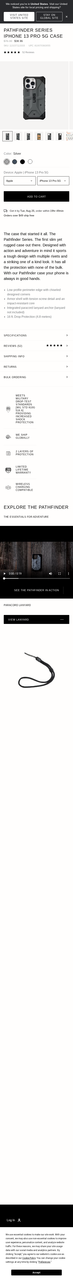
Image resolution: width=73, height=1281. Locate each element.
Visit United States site (19, 16)
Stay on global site (49, 16)
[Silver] (6, 161)
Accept (36, 1272)
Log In (11, 1220)
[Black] (22, 161)
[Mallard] (14, 161)
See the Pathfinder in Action (36, 590)
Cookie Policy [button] (29, 1258)
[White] (30, 161)
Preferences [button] (44, 1262)
